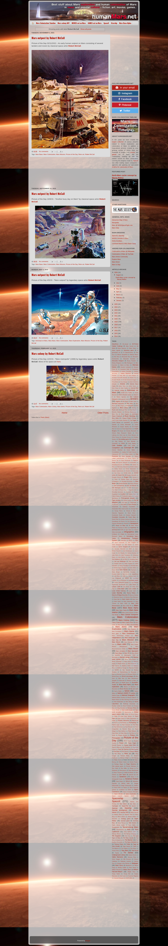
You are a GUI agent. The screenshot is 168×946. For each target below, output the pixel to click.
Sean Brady (119, 781)
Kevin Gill (114, 570)
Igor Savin (129, 529)
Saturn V (133, 776)
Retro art (81, 154)
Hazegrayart (134, 523)
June (118, 286)
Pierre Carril (127, 741)
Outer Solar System (126, 716)
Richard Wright (124, 758)
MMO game (115, 682)
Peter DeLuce (132, 731)
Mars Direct (116, 262)
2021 (116, 316)
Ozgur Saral (120, 718)
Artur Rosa (115, 388)
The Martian (129, 840)
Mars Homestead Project (120, 635)
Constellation (115, 452)
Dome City (135, 471)
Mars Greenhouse (128, 633)
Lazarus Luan (132, 576)
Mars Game (129, 631)
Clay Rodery (119, 441)
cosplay (124, 452)
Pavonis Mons (126, 729)
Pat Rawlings (132, 722)
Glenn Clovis (132, 513)
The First (127, 836)
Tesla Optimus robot (130, 831)
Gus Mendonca (131, 521)
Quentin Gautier (116, 745)
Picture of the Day (72, 154)
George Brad (134, 508)
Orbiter (126, 714)
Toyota (117, 853)
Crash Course (132, 452)
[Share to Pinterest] (62, 152)
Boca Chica (124, 408)
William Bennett (116, 869)
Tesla (128, 829)
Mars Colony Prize (127, 622)
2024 (116, 307)
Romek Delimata (131, 766)
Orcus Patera (134, 714)
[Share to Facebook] (60, 152)
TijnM (134, 846)
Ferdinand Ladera (127, 496)
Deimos (127, 464)
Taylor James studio (118, 825)
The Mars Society (128, 838)
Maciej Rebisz (131, 593)
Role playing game (117, 766)
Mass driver (127, 661)
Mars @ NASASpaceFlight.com (122, 225)
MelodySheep (124, 672)
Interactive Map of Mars (120, 220)
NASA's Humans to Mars (120, 238)
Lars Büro (117, 576)
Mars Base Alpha (125, 23)
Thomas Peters (118, 844)
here (59, 362)
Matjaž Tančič (121, 663)
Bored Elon (124, 410)
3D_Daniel (125, 344)
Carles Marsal (116, 422)
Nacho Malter (118, 691)
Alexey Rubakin (131, 360)
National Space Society (118, 697)
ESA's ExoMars (117, 241)
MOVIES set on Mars (79, 23)
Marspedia (115, 222)
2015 (116, 333)
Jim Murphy (121, 553)
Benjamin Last (124, 399)
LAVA (124, 576)
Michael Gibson (132, 674)
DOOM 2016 (127, 473)
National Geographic (128, 695)
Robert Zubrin (123, 762)
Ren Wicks (118, 753)
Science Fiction (131, 779)
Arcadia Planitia (116, 379)
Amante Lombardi (126, 367)
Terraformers (115, 827)
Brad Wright (133, 410)
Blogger (87, 941)
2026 (116, 272)
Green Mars (132, 517)
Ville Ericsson (127, 859)
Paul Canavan (126, 724)
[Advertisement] (69, 172)
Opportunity (127, 712)
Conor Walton (131, 450)
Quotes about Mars (130, 745)
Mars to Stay (116, 264)
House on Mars (120, 525)
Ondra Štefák (115, 710)
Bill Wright (125, 401)
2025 (116, 304)
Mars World (135, 653)
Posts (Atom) (45, 417)
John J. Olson (132, 557)
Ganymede (115, 506)
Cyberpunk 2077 (116, 454)
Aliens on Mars (124, 365)
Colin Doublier (117, 445)
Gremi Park (115, 519)
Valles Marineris (117, 857)
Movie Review (124, 689)
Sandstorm (122, 777)
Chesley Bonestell (131, 431)
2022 (116, 313)
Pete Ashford (122, 731)
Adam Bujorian (122, 348)
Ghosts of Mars (131, 511)
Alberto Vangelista (122, 354)
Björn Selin (133, 401)
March (118, 295)
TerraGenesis (120, 829)
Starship (114, 23)
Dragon (126, 477)
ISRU (136, 540)
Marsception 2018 (129, 655)
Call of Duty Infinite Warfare (119, 420)
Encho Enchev (123, 483)
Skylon (125, 787)
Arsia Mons (115, 382)
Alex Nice (116, 356)
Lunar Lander (132, 588)
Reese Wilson (134, 751)
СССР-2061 (129, 878)
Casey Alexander (125, 424)
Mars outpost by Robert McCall (48, 38)
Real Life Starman (123, 749)
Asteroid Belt (134, 388)
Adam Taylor (132, 348)
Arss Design (123, 382)
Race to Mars (116, 747)
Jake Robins (128, 544)
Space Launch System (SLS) (123, 796)
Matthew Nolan (126, 665)
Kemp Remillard (124, 565)
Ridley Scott (117, 760)
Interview (123, 540)
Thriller (128, 844)
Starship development (119, 810)
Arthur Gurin (132, 386)
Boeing (134, 407)
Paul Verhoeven (118, 727)
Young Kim (127, 874)
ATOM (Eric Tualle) (126, 392)
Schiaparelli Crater (117, 779)
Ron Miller (124, 768)
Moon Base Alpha (125, 684)
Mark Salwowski (128, 601)
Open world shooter (127, 710)
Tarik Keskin (132, 823)
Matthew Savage (122, 668)
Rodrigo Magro (118, 764)
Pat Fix (116, 722)
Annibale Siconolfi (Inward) (119, 377)
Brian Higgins (125, 414)
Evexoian (128, 492)
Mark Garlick (126, 599)
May (117, 289)
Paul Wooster (129, 727)
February (119, 297)
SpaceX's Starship (118, 236)
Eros (124, 487)
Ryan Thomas (118, 772)
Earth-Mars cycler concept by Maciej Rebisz (125, 278)
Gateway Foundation (129, 506)
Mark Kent (135, 599)
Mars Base (39, 154)
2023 (116, 310)
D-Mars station (128, 454)
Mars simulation (120, 651)
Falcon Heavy (116, 496)
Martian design (125, 657)
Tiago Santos (126, 846)
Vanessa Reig (132, 857)
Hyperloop (133, 527)
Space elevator (118, 794)
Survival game (125, 820)
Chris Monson (132, 435)
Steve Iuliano (121, 816)
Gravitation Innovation (118, 517)
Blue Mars (130, 403)
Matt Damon (115, 665)
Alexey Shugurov (117, 363)
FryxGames (115, 504)
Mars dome (61, 406)
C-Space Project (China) (129, 418)
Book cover (115, 410)
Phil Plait (131, 733)
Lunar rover (132, 591)
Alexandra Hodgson (118, 360)
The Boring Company (130, 833)
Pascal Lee (135, 720)
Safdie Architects (128, 772)
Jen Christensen (127, 551)
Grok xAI (133, 519)
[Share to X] (59, 152)
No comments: (44, 151)
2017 (116, 327)
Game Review (132, 504)
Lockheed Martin (133, 580)
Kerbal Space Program (120, 567)
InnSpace (114, 534)
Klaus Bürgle (116, 572)
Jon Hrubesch (116, 559)
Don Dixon (117, 473)
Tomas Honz (115, 850)
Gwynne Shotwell (117, 523)
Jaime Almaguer (116, 544)
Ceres (118, 428)
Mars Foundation (117, 631)
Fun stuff (123, 504)
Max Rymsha (126, 670)
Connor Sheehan (117, 450)
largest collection (118, 142)
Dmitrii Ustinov (134, 466)
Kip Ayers (133, 570)
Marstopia (115, 657)
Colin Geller (131, 445)
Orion (115, 716)
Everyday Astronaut (117, 492)
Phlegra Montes (122, 735)
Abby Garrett (129, 346)
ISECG (130, 540)
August (118, 275)
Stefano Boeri (118, 814)
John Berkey (121, 557)
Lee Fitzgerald (116, 578)
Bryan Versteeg (130, 416)
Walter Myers (119, 865)
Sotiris (129, 789)
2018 (116, 324)
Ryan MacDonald (133, 770)
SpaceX (106, 23)
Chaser (121, 431)
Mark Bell (116, 599)
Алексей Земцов (118, 878)
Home (64, 413)
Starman (115, 808)
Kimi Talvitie (124, 570)
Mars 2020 (123, 603)
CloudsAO (115, 443)
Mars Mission (60, 154)
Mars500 (117, 655)
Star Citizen (123, 804)
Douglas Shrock (116, 477)
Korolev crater (116, 574)
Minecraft (121, 680)
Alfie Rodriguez (128, 363)
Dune (116, 479)
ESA (130, 487)
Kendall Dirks (134, 565)
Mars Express (132, 629)
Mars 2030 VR (127, 605)
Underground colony (118, 855)
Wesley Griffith (122, 867)
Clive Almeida (131, 441)
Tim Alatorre (115, 848)
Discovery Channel (122, 466)
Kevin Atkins (132, 567)
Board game (130, 405)
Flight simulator (116, 500)
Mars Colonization (49, 154)
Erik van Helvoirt (131, 485)
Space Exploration (131, 794)
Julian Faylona (128, 563)
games (114, 154)
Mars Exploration (74, 341)
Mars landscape (130, 638)
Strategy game (125, 818)
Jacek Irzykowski (119, 542)
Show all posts (85, 29)
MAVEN (117, 670)
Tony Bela (124, 850)
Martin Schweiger (117, 661)
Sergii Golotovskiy (126, 785)
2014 (116, 336)
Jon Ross (125, 559)
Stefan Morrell (134, 812)
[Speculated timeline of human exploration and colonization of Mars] (125, 131)
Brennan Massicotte (130, 412)
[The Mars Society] (125, 212)
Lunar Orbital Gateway (119, 591)
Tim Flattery (124, 848)
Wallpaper (135, 863)
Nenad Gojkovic (131, 697)
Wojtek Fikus (132, 871)
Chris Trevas (115, 437)
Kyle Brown (126, 574)
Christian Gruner (126, 437)
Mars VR (127, 653)
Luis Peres (126, 586)
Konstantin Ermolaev (129, 572)
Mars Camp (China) (127, 612)
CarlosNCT (127, 422)
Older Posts (103, 413)
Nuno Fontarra (127, 706)
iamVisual (115, 529)
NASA (127, 691)
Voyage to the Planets (123, 863)
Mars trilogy (118, 653)
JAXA (130, 549)
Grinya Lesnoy (125, 519)
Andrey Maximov (126, 373)
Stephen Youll (128, 814)
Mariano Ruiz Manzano (131, 597)
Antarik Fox (133, 377)
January (119, 300)
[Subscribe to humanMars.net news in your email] (125, 89)
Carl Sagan (133, 420)
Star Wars (133, 804)
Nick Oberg (129, 701)
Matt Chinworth (132, 663)
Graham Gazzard (131, 515)
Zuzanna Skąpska (133, 876)
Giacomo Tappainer (118, 513)
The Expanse (116, 836)
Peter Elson (115, 733)
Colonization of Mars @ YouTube (122, 254)
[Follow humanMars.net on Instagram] (125, 95)
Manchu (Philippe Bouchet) (119, 595)
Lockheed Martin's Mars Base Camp (124, 243)
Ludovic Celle (116, 586)
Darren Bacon (132, 458)
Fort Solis (124, 502)
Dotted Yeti (121, 475)
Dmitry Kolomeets (131, 468)
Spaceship (117, 798)
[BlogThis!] (57, 152)
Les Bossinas (122, 580)
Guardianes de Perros (118, 521)
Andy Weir (123, 375)
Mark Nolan (117, 601)
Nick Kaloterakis (118, 701)
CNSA (123, 443)
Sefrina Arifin (125, 783)
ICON (121, 529)
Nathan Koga (115, 695)
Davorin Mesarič (122, 462)
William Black (127, 869)
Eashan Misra (125, 479)
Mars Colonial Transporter (129, 614)
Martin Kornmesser (130, 659)
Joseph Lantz (118, 563)
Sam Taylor (122, 774)
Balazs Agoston (121, 397)
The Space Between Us (131, 842)
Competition (116, 448)
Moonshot (115, 689)
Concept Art (129, 448)
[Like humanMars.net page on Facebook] (125, 101)
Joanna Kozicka (131, 553)
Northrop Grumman (129, 703)
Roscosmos (123, 770)
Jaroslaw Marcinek (119, 549)
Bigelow (118, 401)
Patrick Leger (116, 724)
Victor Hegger (116, 859)
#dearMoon (115, 344)
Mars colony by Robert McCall (47, 354)
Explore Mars (116, 259)
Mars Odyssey (128, 642)
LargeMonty (135, 574)
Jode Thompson (125, 555)
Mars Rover (133, 649)
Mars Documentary (132, 624)
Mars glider (115, 633)
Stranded (114, 818)
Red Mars (117, 751)
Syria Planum (122, 823)
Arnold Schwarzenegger (129, 379)
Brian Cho (115, 414)
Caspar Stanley (124, 426)
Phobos (132, 735)
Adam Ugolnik (116, 350)
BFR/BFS (134, 399)
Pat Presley (123, 722)
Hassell (126, 523)
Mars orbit (121, 644)
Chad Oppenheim (127, 428)
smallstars (122, 789)
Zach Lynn (123, 876)
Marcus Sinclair (134, 595)
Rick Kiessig (134, 758)
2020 (116, 319)
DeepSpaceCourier (117, 464)
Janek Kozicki (134, 546)
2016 (116, 330)
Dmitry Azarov (118, 468)
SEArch (128, 781)
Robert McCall (74, 46)
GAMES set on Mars (95, 23)
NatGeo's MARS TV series (126, 693)
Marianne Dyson (118, 597)
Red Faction (134, 749)
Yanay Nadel (116, 874)
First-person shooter (128, 498)
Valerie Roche (132, 855)
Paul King (135, 724)
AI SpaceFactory (128, 352)
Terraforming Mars (130, 827)
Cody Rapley (132, 443)
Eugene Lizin (132, 490)
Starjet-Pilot (125, 806)
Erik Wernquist (116, 487)
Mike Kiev (121, 678)
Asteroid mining (119, 390)
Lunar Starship (117, 593)
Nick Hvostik (134, 699)
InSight (122, 534)
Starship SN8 (124, 812)
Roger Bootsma (131, 764)
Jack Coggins (132, 542)
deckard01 (133, 462)
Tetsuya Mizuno (116, 833)
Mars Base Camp (121, 610)
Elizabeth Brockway (127, 481)
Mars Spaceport (133, 651)
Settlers (136, 785)
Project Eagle (132, 743)
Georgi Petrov (118, 511)
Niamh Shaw (115, 699)
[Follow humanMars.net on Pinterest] (125, 107)
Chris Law (122, 435)
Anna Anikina (132, 375)
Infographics (129, 532)
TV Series (128, 853)
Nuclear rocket (116, 706)
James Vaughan (123, 546)
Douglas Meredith (131, 475)
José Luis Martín (133, 561)
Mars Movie (116, 642)
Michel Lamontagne (127, 676)
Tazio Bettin (132, 825)
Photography (116, 738)
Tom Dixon (133, 848)
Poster (121, 743)
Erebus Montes (134, 483)
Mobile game (125, 682)
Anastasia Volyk (124, 369)
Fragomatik (133, 502)
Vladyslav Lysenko (125, 861)
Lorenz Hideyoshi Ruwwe (121, 582)
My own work (134, 689)
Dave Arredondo (125, 460)
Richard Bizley (125, 755)
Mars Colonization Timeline (46, 23)
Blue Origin (121, 405)
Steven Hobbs (132, 816)
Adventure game (129, 350)
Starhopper (115, 806)
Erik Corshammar (119, 485)
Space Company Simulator (130, 791)
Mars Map (115, 640)
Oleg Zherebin (121, 708)
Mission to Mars (131, 680)
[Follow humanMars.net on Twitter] (125, 112)
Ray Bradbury (126, 747)
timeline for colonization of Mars (122, 167)
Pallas (113, 720)
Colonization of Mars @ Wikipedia (123, 251)
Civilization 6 (134, 439)
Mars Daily (115, 228)
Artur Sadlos (124, 388)
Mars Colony (52, 406)
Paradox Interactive (123, 720)
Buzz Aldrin (115, 418)
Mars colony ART (64, 23)
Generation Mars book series (120, 508)
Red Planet (125, 751)
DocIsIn (128, 471)
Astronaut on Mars (41, 341)
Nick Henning (125, 699)
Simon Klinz (117, 787)
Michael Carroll (121, 674)
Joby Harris (115, 555)
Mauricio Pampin (133, 668)
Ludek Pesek (132, 584)
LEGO (127, 578)
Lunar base (120, 589)
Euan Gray (123, 490)
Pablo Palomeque (131, 718)
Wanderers (129, 865)
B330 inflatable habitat (125, 394)
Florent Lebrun (127, 500)
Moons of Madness (130, 686)
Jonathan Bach (134, 559)
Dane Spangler (126, 456)
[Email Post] (51, 151)
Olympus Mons (131, 708)
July (117, 283)
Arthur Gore (122, 386)
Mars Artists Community (120, 257)
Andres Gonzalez (126, 371)
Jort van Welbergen (120, 561)
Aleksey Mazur (134, 354)
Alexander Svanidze (129, 358)
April (118, 292)
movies (132, 152)
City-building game (123, 439)
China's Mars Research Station (122, 433)
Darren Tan (115, 460)
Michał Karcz (115, 676)
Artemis (122, 384)
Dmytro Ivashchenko (117, 471)
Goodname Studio (117, 515)
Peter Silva (124, 733)
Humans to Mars (123, 527)
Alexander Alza (126, 356)
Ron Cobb (115, 768)
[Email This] (55, 152)
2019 (116, 322)
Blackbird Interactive (118, 403)
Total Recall (135, 850)
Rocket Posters (134, 762)
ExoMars (123, 494)
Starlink (134, 806)
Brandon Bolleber (117, 412)
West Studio (132, 867)
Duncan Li (135, 477)
